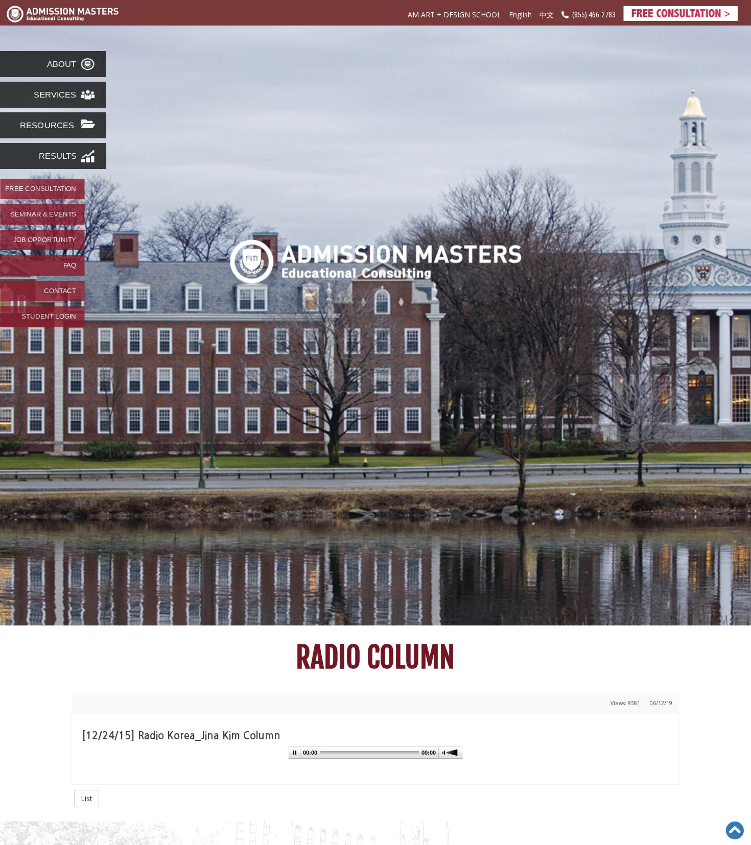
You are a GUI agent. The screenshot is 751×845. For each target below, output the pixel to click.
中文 (546, 15)
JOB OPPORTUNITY (44, 240)
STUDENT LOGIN (48, 316)
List (86, 798)
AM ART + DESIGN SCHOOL (454, 14)
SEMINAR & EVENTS (43, 214)
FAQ (69, 265)
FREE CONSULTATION (40, 188)
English (520, 14)
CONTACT (60, 291)
